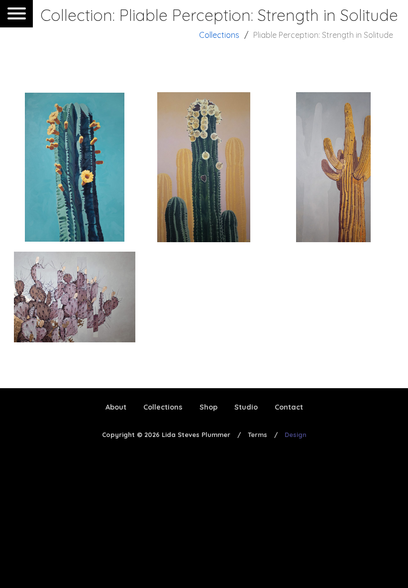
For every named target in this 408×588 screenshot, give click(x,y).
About (115, 407)
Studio (246, 407)
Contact (289, 407)
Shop (208, 407)
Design (295, 435)
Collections (219, 35)
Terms (257, 435)
